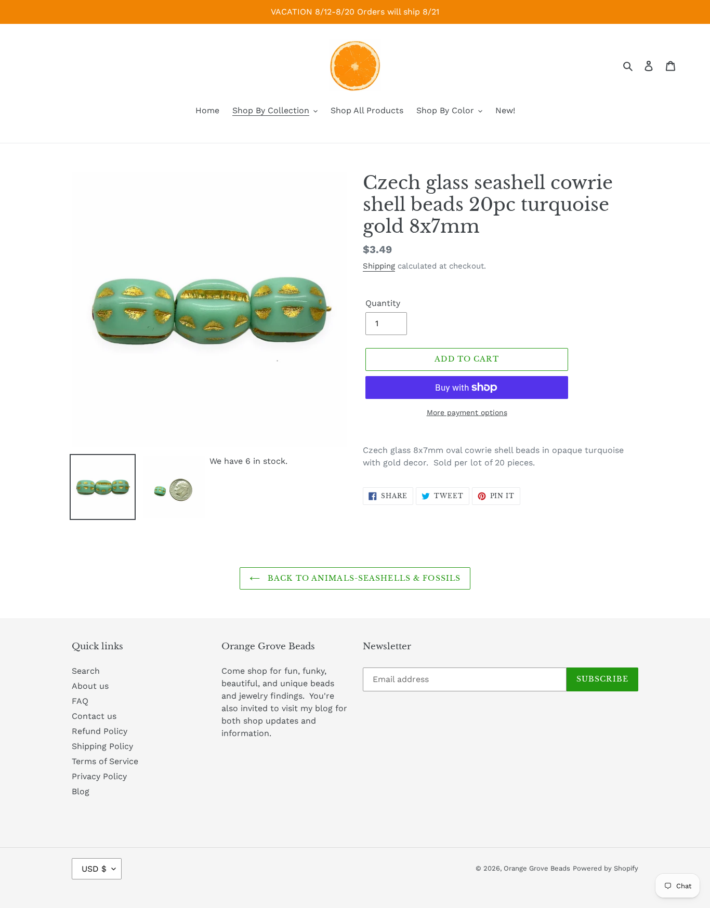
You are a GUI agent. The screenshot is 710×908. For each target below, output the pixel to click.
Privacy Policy (99, 776)
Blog (80, 791)
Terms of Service (105, 761)
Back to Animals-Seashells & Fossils (363, 578)
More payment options (467, 412)
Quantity (382, 303)
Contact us (94, 716)
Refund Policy (99, 731)
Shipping (379, 266)
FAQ (80, 701)
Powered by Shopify (605, 868)
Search (86, 671)
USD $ (94, 869)
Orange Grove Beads (537, 868)
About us (90, 686)
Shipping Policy (102, 746)
